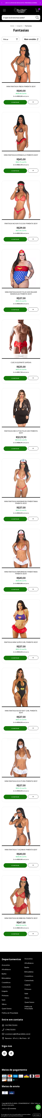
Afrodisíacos (6, 969)
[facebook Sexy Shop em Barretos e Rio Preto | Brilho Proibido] (11, 1053)
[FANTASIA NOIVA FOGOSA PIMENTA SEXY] (33, 239)
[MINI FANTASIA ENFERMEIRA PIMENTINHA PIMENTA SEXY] (33, 589)
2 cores (21, 356)
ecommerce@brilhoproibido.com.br (17, 1034)
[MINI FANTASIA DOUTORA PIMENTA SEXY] (33, 797)
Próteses (5, 995)
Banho (4, 974)
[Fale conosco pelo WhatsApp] (38, 1107)
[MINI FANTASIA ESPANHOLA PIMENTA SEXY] (33, 171)
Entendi (36, 1115)
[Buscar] (37, 17)
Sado (3, 1000)
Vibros (4, 1004)
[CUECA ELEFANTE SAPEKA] (33, 378)
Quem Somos (7, 1009)
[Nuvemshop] (9, 1109)
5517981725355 (11, 1025)
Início (12, 26)
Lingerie (20, 26)
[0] (37, 11)
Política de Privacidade (10, 1013)
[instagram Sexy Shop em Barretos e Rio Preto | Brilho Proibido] (4, 1053)
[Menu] (4, 10)
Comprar (15, 378)
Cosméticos (6, 982)
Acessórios (6, 965)
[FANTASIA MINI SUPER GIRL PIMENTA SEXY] (33, 658)
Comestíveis (6, 987)
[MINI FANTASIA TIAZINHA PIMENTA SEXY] (33, 865)
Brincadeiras (6, 978)
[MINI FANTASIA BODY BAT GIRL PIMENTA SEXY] (33, 728)
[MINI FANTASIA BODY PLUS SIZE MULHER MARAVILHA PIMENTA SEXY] (33, 309)
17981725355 (10, 1030)
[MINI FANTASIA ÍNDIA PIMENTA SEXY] (33, 102)
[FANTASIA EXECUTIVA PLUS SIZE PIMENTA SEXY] (33, 448)
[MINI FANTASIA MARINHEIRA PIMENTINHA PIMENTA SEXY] (33, 519)
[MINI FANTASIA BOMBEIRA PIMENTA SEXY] (33, 934)
